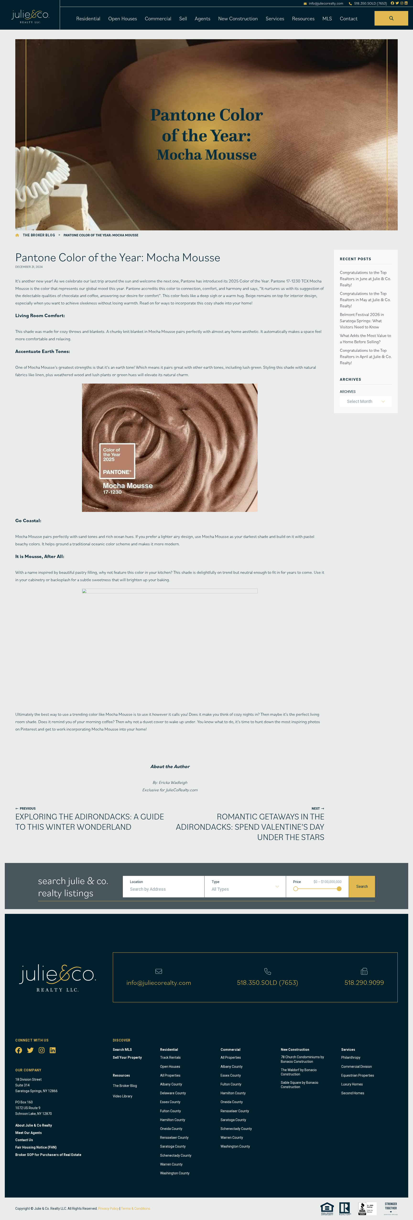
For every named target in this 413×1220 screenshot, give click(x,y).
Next (318, 808)
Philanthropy (350, 1057)
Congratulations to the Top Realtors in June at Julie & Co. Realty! (365, 278)
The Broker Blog (39, 235)
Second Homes (352, 1093)
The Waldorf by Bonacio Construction (299, 1072)
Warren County (171, 1164)
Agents (202, 18)
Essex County (170, 1102)
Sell (183, 18)
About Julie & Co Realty (33, 1125)
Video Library (122, 1096)
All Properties (170, 1075)
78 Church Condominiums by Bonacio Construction (302, 1059)
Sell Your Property (127, 1057)
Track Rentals (170, 1057)
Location (136, 882)
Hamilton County (172, 1120)
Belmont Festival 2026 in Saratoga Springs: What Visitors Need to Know (362, 321)
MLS (327, 18)
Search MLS (122, 1050)
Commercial (158, 18)
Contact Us (24, 1140)
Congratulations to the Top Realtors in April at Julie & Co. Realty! (366, 356)
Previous (25, 808)
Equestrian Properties (357, 1075)
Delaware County (173, 1093)
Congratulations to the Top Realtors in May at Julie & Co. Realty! (365, 300)
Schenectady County (175, 1155)
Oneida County (171, 1129)
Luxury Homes (352, 1084)
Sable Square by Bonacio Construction (299, 1085)
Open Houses (122, 18)
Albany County (171, 1084)
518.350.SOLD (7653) (370, 3)
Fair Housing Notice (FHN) (36, 1147)
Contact (349, 18)
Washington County (175, 1173)
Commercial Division (356, 1066)
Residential (88, 18)
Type (215, 882)
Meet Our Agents (28, 1133)
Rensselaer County (174, 1137)
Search (362, 886)
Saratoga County (173, 1146)
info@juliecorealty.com (326, 3)
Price (297, 882)
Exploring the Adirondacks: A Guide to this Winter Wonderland (89, 821)
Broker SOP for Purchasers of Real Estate (48, 1155)
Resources (303, 18)
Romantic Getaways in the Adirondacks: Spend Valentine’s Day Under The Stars (250, 826)
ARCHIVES (348, 392)
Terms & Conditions (135, 1208)
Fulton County (170, 1111)
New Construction (238, 18)
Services (275, 18)
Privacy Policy (108, 1208)
